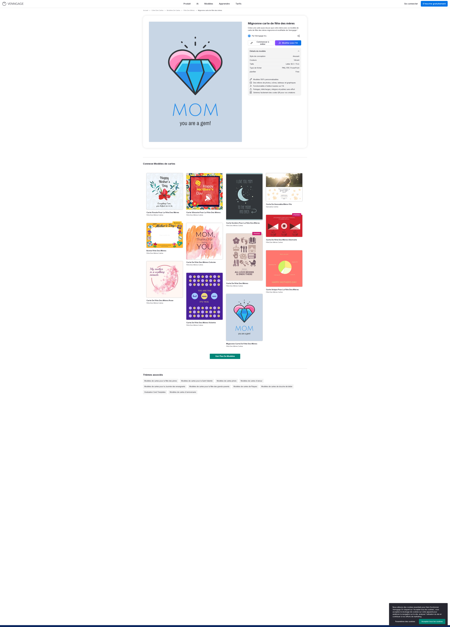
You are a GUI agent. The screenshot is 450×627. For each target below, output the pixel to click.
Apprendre (224, 3)
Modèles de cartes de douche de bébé (276, 386)
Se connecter (411, 3)
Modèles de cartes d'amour (251, 381)
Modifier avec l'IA (290, 43)
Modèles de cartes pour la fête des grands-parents (209, 386)
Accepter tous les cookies (432, 621)
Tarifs (238, 3)
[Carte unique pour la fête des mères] (284, 268)
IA (198, 3)
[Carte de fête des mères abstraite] (284, 226)
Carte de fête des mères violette (201, 323)
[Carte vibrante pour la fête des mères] (204, 191)
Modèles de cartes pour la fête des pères (160, 381)
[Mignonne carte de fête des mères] (244, 317)
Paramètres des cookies (405, 621)
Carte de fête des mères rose (159, 300)
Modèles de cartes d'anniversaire (183, 392)
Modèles (208, 3)
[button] (261, 42)
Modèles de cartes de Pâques (245, 386)
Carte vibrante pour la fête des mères (203, 212)
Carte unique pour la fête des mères (282, 290)
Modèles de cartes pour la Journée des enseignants (164, 386)
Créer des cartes (157, 10)
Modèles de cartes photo (226, 381)
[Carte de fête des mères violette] (204, 296)
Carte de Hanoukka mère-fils (279, 204)
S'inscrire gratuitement (434, 3)
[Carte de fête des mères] (244, 257)
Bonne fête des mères (156, 251)
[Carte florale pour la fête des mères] (164, 191)
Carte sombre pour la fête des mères (243, 223)
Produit (187, 3)
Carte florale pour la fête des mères (162, 212)
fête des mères (189, 10)
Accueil (145, 10)
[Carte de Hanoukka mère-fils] (284, 187)
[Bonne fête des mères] (164, 235)
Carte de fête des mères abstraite (281, 240)
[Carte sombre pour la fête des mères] (244, 196)
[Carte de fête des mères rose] (164, 279)
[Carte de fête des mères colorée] (204, 241)
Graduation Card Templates (155, 392)
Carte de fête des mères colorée (201, 262)
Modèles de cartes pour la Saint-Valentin (197, 381)
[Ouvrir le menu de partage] (298, 35)
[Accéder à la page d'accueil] (12, 4)
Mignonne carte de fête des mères (241, 344)
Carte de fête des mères (237, 283)
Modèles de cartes (173, 10)
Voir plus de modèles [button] (225, 356)
